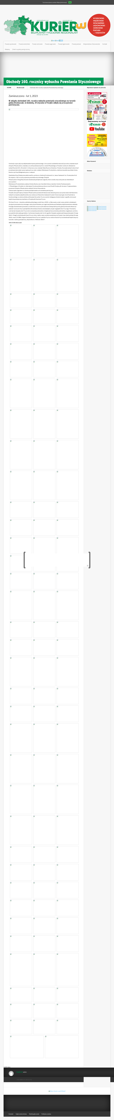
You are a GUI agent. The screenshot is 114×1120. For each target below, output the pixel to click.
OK (70, 2)
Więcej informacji (62, 2)
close (88, 566)
